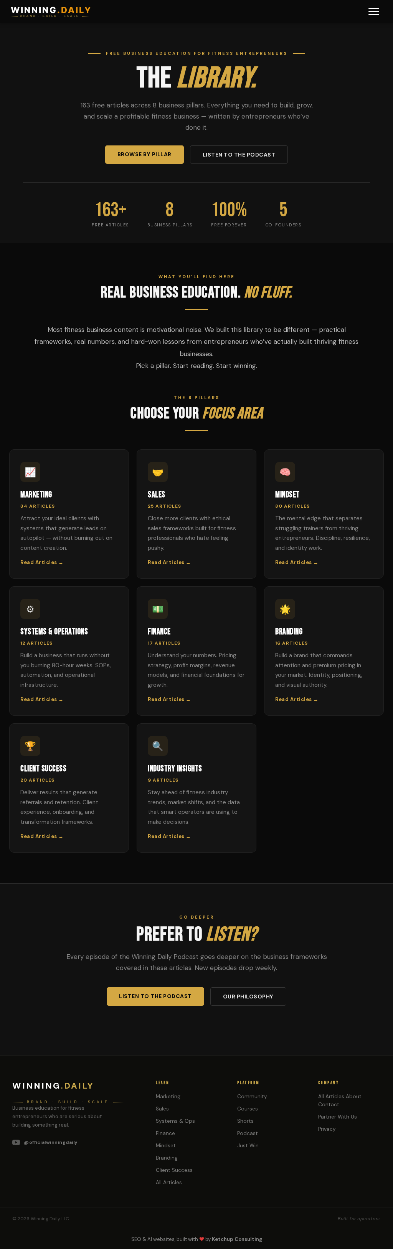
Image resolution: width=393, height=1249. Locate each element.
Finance (165, 1133)
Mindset (166, 1145)
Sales (162, 1108)
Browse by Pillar (144, 154)
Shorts (245, 1121)
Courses (247, 1108)
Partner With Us (337, 1117)
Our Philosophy (248, 996)
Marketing (168, 1096)
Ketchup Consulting (237, 1239)
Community (252, 1096)
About (354, 1096)
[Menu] (373, 11)
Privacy (327, 1129)
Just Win (248, 1145)
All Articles (169, 1182)
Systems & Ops (175, 1121)
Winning (53, 1085)
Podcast (247, 1133)
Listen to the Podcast (239, 154)
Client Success (174, 1170)
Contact (328, 1104)
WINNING (51, 10)
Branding (167, 1158)
